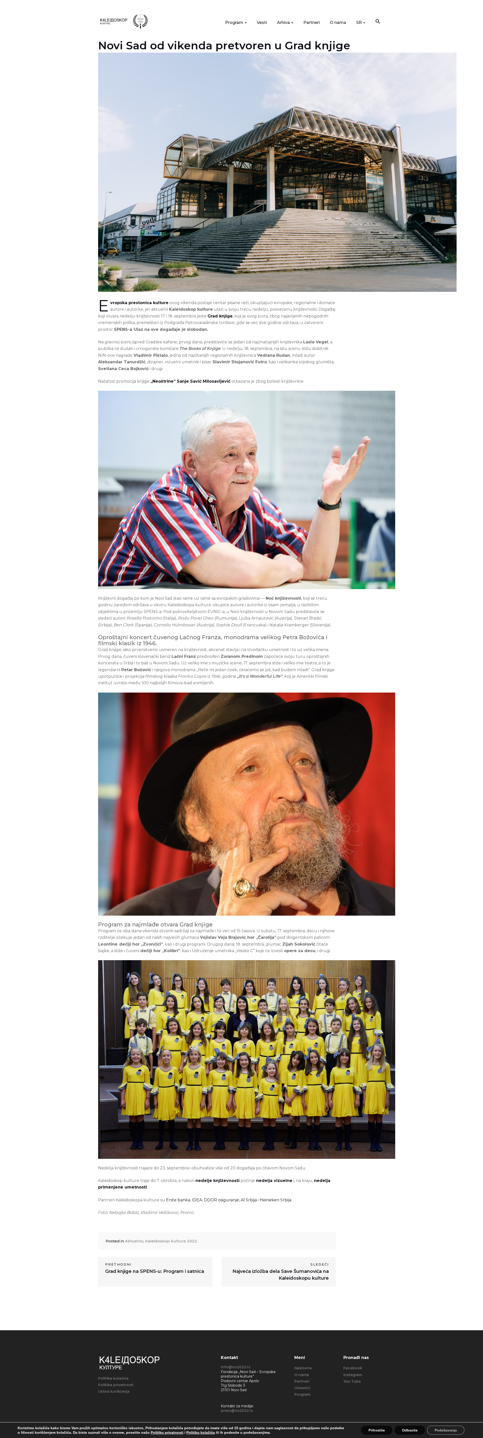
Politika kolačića (113, 1378)
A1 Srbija (249, 1200)
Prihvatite (377, 1430)
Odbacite (410, 1430)
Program (234, 22)
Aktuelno (134, 1241)
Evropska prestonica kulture (139, 302)
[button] (378, 22)
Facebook (352, 1368)
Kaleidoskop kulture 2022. (171, 1241)
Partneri (311, 22)
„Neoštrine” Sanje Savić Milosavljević (190, 381)
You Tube (352, 1381)
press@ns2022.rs (237, 1410)
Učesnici (302, 1388)
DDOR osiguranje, (222, 1200)
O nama (338, 22)
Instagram (352, 1375)
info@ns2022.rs (235, 1367)
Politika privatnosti (116, 1385)
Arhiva (284, 22)
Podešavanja (446, 1430)
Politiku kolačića (200, 1432)
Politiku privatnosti (167, 1432)
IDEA (196, 1200)
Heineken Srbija (275, 1200)
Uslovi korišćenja (114, 1391)
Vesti (262, 22)
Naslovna (303, 1368)
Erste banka (177, 1200)
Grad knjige (220, 316)
